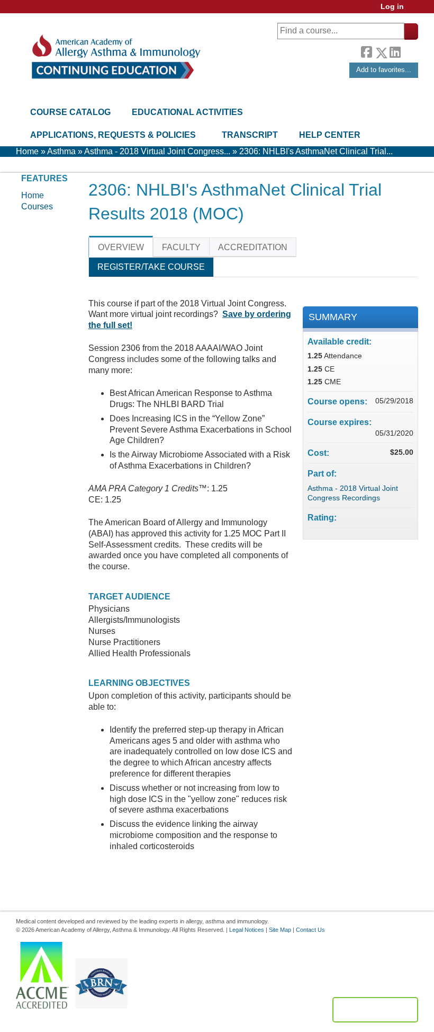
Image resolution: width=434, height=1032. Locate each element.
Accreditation (252, 247)
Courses (37, 206)
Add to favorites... (383, 70)
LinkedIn (395, 51)
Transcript (250, 134)
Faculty (181, 247)
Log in (392, 7)
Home (27, 151)
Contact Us (310, 930)
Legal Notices (246, 930)
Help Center (329, 134)
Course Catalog (70, 112)
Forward (409, 50)
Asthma (61, 151)
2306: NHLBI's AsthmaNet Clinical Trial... (316, 151)
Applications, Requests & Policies (113, 134)
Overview (121, 247)
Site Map (280, 930)
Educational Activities (187, 112)
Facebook (366, 51)
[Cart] (415, 10)
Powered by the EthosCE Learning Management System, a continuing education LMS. (375, 1009)
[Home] (115, 57)
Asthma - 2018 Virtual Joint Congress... (157, 151)
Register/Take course (151, 266)
